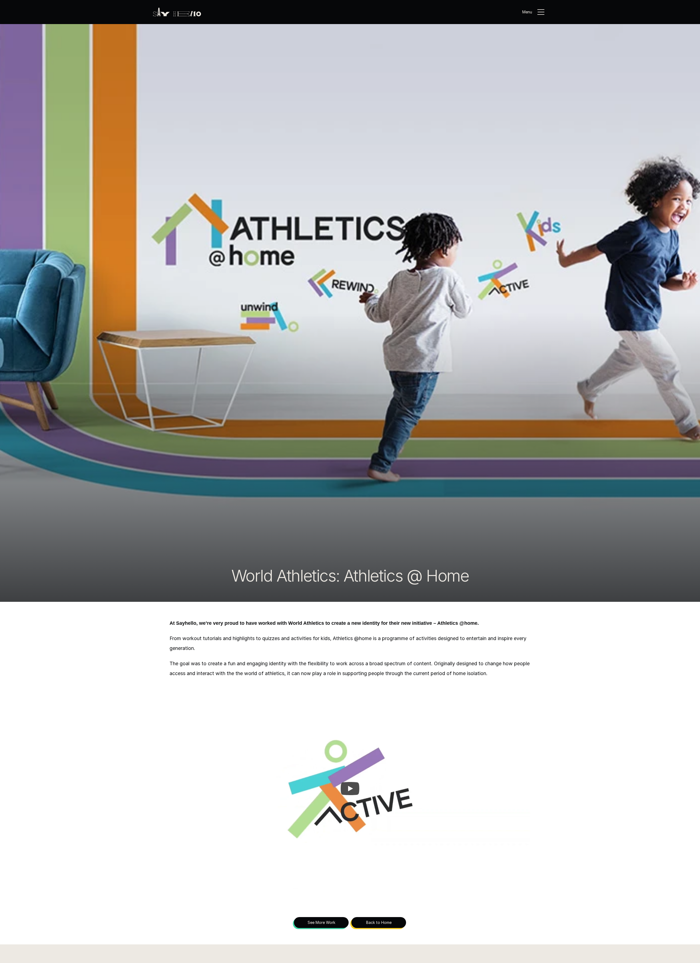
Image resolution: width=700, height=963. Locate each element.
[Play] (350, 788)
